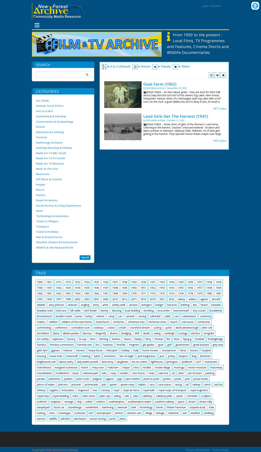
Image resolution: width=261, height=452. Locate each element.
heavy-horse (95, 350)
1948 (115, 287)
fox (97, 344)
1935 (181, 282)
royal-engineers (199, 390)
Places (40, 189)
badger (160, 304)
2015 (134, 299)
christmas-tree (136, 322)
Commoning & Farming (51, 116)
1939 (218, 282)
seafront (42, 401)
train (211, 407)
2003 (87, 299)
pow (187, 378)
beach (204, 304)
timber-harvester (176, 407)
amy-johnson (56, 304)
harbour (67, 350)
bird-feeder (90, 310)
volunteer (173, 413)
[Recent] (211, 75)
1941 (49, 287)
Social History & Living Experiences (58, 205)
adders (193, 299)
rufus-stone (88, 396)
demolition (43, 333)
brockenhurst (44, 316)
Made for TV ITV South (50, 158)
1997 (58, 299)
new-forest (138, 373)
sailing (117, 396)
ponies (167, 378)
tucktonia (79, 413)
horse (183, 350)
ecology (182, 333)
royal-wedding (61, 396)
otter (181, 373)
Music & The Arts (47, 168)
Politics (41, 195)
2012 (124, 299)
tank (133, 407)
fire (168, 339)
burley (88, 316)
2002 (77, 299)
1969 (124, 293)
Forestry (41, 137)
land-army (107, 361)
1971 (143, 293)
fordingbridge (215, 339)
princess (63, 384)
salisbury (147, 396)
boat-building (132, 310)
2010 (115, 299)
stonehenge (75, 407)
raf (187, 384)
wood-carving (98, 418)
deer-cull (207, 327)
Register (215, 6)
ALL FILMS (42, 100)
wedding (208, 413)
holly (136, 350)
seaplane (55, 401)
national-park (90, 373)
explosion (57, 339)
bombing (149, 310)
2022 (171, 299)
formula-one (84, 344)
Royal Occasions (46, 200)
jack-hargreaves (146, 356)
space (181, 401)
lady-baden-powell (87, 361)
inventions (110, 356)
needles (124, 373)
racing (178, 384)
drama (113, 333)
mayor (126, 367)
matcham (113, 367)
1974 (171, 293)
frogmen (134, 344)
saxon (179, 396)
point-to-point (151, 378)
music (75, 373)
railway (196, 384)
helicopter (112, 350)
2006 (105, 299)
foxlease (108, 344)
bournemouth (181, 310)
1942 (58, 287)
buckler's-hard (64, 316)
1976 (181, 293)
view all (85, 257)
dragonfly (100, 333)
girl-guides (148, 344)
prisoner (76, 384)
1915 (58, 282)
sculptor (206, 396)
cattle (167, 316)
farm (93, 339)
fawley (138, 339)
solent (89, 401)
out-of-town (195, 373)
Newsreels (43, 174)
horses (194, 350)
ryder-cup (104, 396)
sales (136, 396)
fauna (127, 339)
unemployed (104, 413)
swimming (107, 407)
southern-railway (164, 401)
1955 (181, 287)
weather (195, 413)
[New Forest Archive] (58, 11)
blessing (116, 310)
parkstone (54, 378)
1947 (105, 287)
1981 (218, 293)
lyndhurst (187, 361)
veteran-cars (134, 413)
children (53, 322)
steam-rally (205, 401)
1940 (40, 287)
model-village (162, 367)
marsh (84, 367)
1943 (68, 287)
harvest (80, 350)
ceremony (205, 316)
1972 (153, 293)
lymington (172, 361)
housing (41, 356)
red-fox (218, 384)
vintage (160, 413)
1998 (68, 299)
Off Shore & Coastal (49, 179)
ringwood (83, 390)
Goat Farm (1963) (159, 84)
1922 (77, 282)
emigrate (209, 333)
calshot (100, 316)
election (195, 333)
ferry (148, 339)
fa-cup (82, 339)
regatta (53, 390)
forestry (41, 344)
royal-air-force (131, 390)
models (147, 367)
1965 (87, 293)
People (40, 184)
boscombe (163, 310)
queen (113, 384)
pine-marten (133, 378)
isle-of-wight (126, 356)
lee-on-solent (139, 361)
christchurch (102, 322)
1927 (115, 282)
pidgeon (97, 378)
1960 (40, 293)
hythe (97, 356)
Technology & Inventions (52, 216)
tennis (159, 407)
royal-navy (43, 396)
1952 (153, 287)
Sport (39, 210)
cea (176, 316)
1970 (134, 293)
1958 (209, 287)
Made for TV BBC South (51, 153)
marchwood (44, 367)
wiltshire (65, 418)
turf (91, 413)
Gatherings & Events (49, 142)
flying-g (187, 339)
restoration (67, 390)
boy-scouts (199, 310)
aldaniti (41, 304)
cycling (157, 327)
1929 (134, 282)
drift (137, 333)
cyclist (168, 327)
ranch (207, 384)
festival (159, 339)
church (174, 322)
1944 (77, 287)
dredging (126, 333)
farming (103, 339)
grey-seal (218, 344)
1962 (58, 293)
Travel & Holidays (47, 231)
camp (111, 316)
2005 (96, 299)
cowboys (98, 327)
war (185, 413)
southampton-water (139, 401)
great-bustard (201, 344)
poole (178, 378)
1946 (96, 287)
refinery (41, 390)
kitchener (205, 356)
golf (169, 344)
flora (176, 339)
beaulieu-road (45, 310)
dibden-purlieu (71, 333)
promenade (91, 384)
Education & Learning (50, 132)
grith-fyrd (42, 350)
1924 (87, 282)
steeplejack (43, 407)
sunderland (91, 407)
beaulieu (216, 304)
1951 (143, 287)
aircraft (216, 299)
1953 (162, 287)
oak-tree (163, 373)
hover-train (56, 356)
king (194, 356)
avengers (146, 304)
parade (41, 378)
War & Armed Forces (49, 237)
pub (104, 384)
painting (209, 373)
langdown (122, 361)
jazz (161, 356)
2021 (162, 299)
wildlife (53, 418)
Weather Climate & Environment (57, 242)
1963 (68, 293)
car (120, 316)
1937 (200, 282)
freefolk (120, 344)
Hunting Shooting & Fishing (54, 147)
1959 (218, 287)
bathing (185, 304)
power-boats (201, 378)
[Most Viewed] (217, 75)
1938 (209, 282)
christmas (118, 322)
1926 (105, 282)
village (148, 413)
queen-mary (127, 384)
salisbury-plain (164, 396)
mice (136, 367)
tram (52, 413)
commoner (203, 322)
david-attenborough (187, 327)
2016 (143, 299)
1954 (171, 287)
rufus (75, 396)
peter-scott (82, 378)
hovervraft (72, 356)
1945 (87, 287)
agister (204, 299)
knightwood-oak (46, 361)
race (152, 384)
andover (72, 304)
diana (56, 333)
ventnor (119, 413)
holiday (125, 350)
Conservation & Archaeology (54, 121)
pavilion (68, 378)
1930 (143, 282)
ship (79, 401)
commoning (44, 327)
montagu (179, 367)
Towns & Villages (47, 221)
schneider (192, 396)
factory (71, 339)
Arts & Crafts (44, 111)
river (95, 390)
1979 (200, 293)
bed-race (61, 310)
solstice (100, 401)
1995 (40, 299)
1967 (105, 293)
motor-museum (197, 367)
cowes (111, 327)
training (41, 413)
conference (61, 327)
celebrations (189, 316)
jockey (171, 356)
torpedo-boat (197, 407)
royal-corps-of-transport (172, 390)
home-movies (150, 350)
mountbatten (44, 373)
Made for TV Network (50, 163)
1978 (190, 293)
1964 (77, 293)
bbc (195, 304)
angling (85, 304)
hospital (206, 350)
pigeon (110, 378)
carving (142, 316)
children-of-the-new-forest (76, 322)
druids (146, 333)
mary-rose (98, 367)
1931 (153, 282)
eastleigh (169, 333)
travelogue (64, 413)
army (96, 304)
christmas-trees (157, 322)
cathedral (155, 316)
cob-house (187, 322)
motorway (216, 367)
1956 (190, 287)
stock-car (59, 407)
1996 (49, 299)
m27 (198, 361)
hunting (86, 356)
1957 (200, 287)
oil (173, 373)
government (182, 344)
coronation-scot (80, 327)
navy (113, 373)
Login (205, 6)
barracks (172, 304)
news (152, 373)
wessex (41, 418)
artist (105, 304)
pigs (119, 378)
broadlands (216, 310)
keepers (183, 356)
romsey (105, 390)
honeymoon (169, 350)
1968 (115, 293)
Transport (42, 226)
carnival (130, 316)
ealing (157, 333)
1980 (209, 293)
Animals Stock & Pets (50, 105)
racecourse (164, 384)
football (199, 339)
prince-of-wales (46, 384)
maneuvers (211, 361)
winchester (80, 418)
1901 (49, 282)
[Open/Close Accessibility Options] (255, 6)
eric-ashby (43, 339)
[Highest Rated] (223, 75)
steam (191, 401)
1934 (171, 282)
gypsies (55, 350)
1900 (40, 282)
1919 (68, 282)
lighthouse (157, 361)
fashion (116, 339)
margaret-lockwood (66, 367)
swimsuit (122, 407)
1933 (162, 282)
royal (116, 390)
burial (78, 316)
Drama (40, 126)
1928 (124, 282)
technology (146, 407)
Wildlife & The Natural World (54, 247)
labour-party (66, 361)
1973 (162, 293)
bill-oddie (75, 310)
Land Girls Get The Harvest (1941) (175, 116)
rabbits (142, 384)
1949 (124, 287)
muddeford (62, 373)
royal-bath (149, 390)
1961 (49, 293)
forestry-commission (62, 344)
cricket (122, 327)
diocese (87, 333)
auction (133, 304)
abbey (181, 299)
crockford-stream (140, 327)
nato (104, 373)
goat (161, 344)
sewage (68, 401)
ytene (122, 418)
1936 (190, 282)
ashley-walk (118, 304)
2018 (153, 299)
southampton (116, 401)
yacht (112, 418)
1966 (96, 293)
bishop (104, 310)
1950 (134, 287)
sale (126, 396)
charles (41, 322)
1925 (96, 282)
